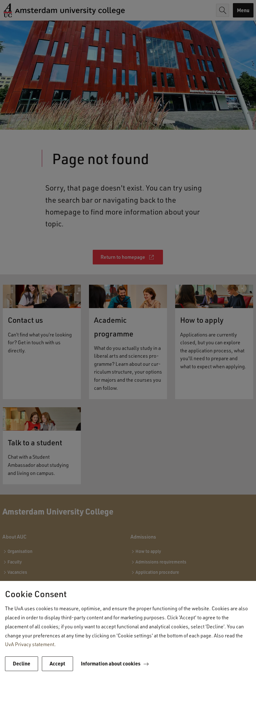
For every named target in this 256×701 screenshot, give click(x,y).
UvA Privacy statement (29, 644)
